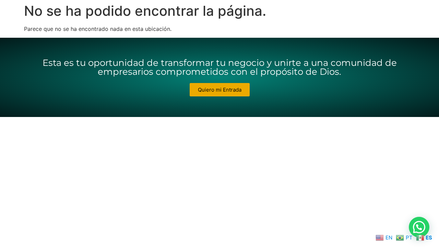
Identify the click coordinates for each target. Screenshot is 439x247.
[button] (419, 227)
